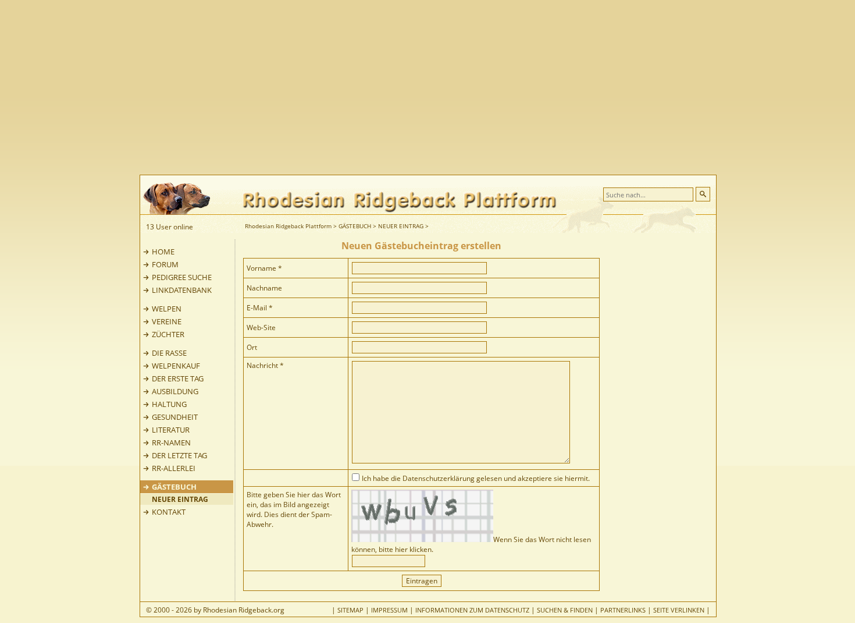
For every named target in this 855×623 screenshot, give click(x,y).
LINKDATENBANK (182, 290)
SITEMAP (350, 610)
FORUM (165, 264)
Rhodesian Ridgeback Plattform (288, 226)
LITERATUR (171, 429)
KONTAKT (169, 512)
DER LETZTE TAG (179, 455)
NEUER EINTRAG (400, 226)
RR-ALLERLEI (173, 468)
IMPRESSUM (389, 610)
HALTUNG (169, 404)
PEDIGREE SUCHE (182, 277)
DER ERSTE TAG (178, 378)
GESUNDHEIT (175, 417)
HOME (163, 251)
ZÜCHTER (168, 334)
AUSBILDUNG (175, 391)
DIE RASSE (169, 353)
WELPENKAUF (176, 365)
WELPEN (166, 308)
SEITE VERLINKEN (678, 610)
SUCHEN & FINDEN (565, 610)
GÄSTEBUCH (355, 226)
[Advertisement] (474, 87)
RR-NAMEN (171, 442)
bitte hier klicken (405, 549)
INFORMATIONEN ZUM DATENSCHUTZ (472, 610)
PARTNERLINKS (623, 610)
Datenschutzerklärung (438, 478)
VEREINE (166, 321)
